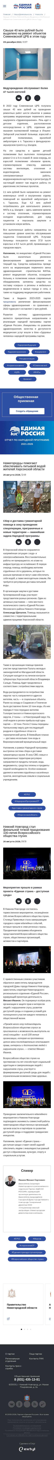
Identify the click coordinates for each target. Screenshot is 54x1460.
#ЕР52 (27, 794)
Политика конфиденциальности (27, 1428)
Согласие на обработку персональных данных (27, 1435)
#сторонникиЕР (27, 1245)
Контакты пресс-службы (13, 1367)
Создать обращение (27, 411)
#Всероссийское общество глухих (27, 1259)
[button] (21, 1329)
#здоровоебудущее (27, 345)
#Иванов (37, 1239)
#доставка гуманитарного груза (27, 808)
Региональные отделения (12, 1359)
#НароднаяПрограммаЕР (27, 801)
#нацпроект (40, 352)
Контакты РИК (36, 1358)
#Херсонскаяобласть (28, 815)
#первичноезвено (15, 365)
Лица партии (35, 1354)
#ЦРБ (17, 372)
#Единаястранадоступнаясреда (27, 1252)
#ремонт (27, 379)
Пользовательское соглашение (27, 1425)
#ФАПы (37, 372)
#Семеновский (40, 365)
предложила (9, 302)
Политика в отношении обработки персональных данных (27, 1431)
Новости (39, 14)
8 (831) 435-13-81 (27, 1379)
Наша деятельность (23, 14)
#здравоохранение (17, 352)
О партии (10, 1354)
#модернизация (26, 359)
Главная (7, 14)
